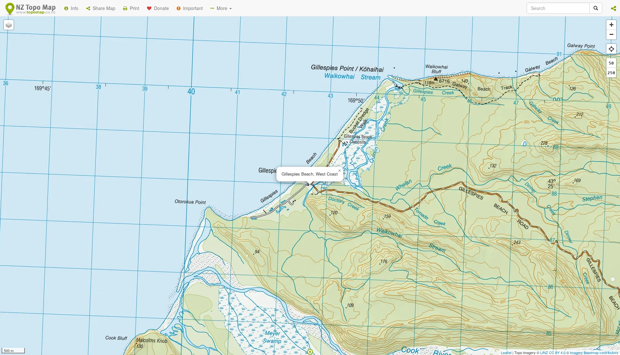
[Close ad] (310, 351)
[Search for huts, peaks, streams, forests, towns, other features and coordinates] (595, 8)
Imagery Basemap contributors (594, 352)
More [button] (221, 8)
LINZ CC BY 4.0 (552, 352)
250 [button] (611, 72)
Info (73, 8)
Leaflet (506, 352)
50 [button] (611, 63)
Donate (160, 8)
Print (133, 8)
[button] (613, 8)
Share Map (102, 8)
